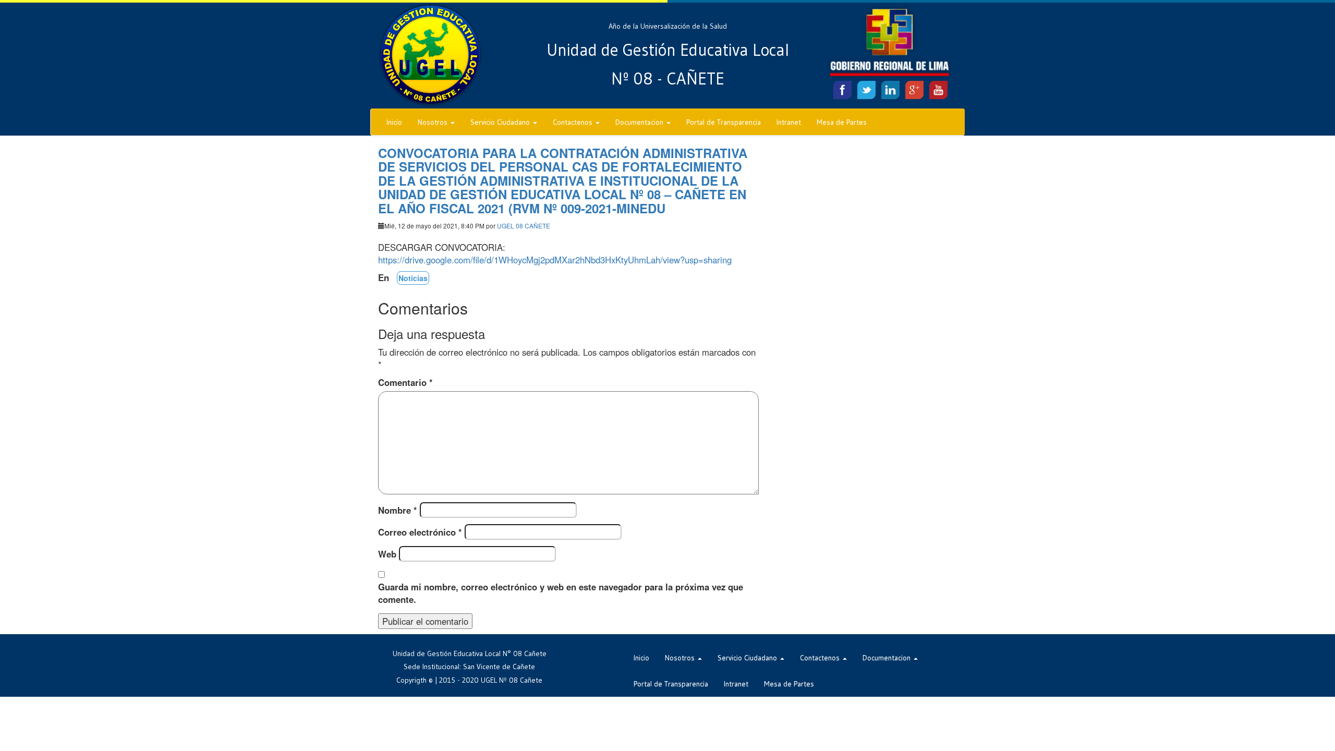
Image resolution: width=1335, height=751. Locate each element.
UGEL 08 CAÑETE (523, 225)
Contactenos (573, 122)
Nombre (397, 510)
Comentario (405, 382)
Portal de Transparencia (723, 122)
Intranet (788, 122)
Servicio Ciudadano (501, 122)
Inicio (394, 122)
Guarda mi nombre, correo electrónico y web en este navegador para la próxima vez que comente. (560, 592)
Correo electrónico (420, 532)
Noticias (413, 278)
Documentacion (640, 122)
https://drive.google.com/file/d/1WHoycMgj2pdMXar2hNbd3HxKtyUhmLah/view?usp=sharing (555, 259)
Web (387, 554)
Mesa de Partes (842, 122)
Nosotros (434, 122)
